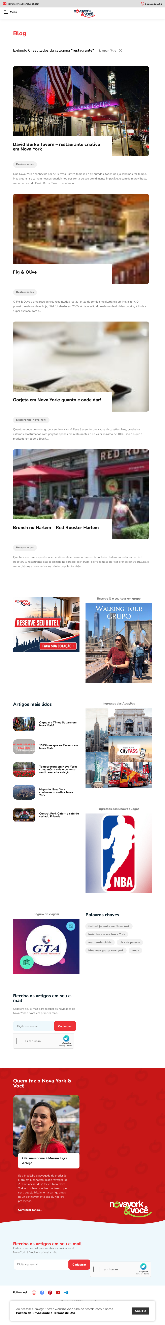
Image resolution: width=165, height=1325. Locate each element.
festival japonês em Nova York (109, 926)
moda (135, 950)
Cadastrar (65, 1026)
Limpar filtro (108, 51)
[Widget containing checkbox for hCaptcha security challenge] (43, 1041)
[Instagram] (34, 1293)
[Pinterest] (50, 1293)
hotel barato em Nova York (106, 934)
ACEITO (140, 1311)
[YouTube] (58, 1293)
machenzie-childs (99, 942)
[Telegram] (66, 1293)
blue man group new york (106, 950)
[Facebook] (42, 1293)
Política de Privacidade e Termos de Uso (45, 1313)
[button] (5, 12)
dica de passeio (130, 942)
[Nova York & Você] (84, 13)
